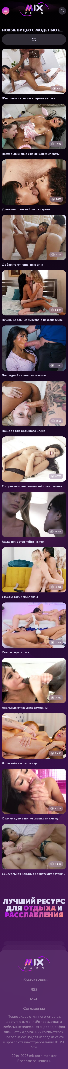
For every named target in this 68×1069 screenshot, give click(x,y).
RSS (34, 989)
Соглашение (34, 1008)
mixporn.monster (43, 1055)
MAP (34, 998)
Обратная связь (34, 980)
